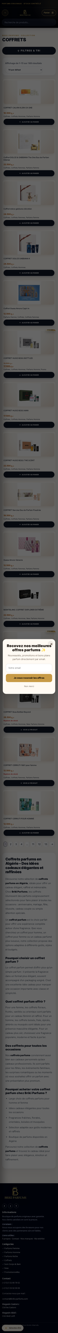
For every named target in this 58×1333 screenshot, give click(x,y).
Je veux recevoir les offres (29, 677)
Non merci (29, 686)
